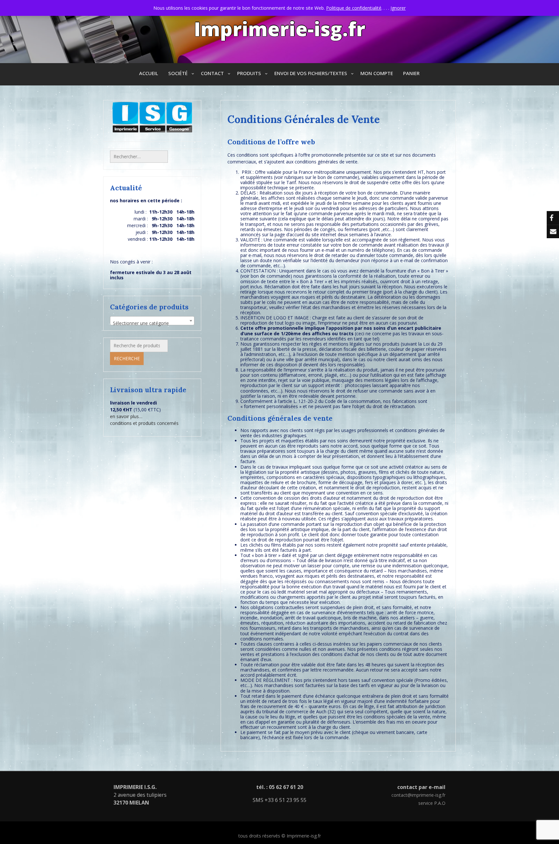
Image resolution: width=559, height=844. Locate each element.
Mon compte (376, 73)
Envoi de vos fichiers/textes (310, 73)
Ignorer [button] (398, 8)
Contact (212, 73)
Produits (249, 73)
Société (178, 73)
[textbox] (152, 323)
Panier (411, 73)
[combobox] (152, 320)
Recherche (127, 358)
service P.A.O (431, 803)
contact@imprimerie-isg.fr (418, 795)
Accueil (148, 73)
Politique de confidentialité (353, 8)
